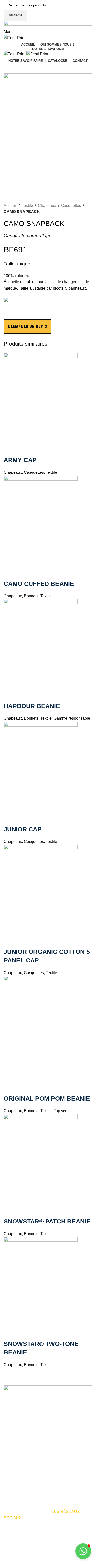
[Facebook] (10, 1532)
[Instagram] (23, 1532)
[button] (83, 1551)
